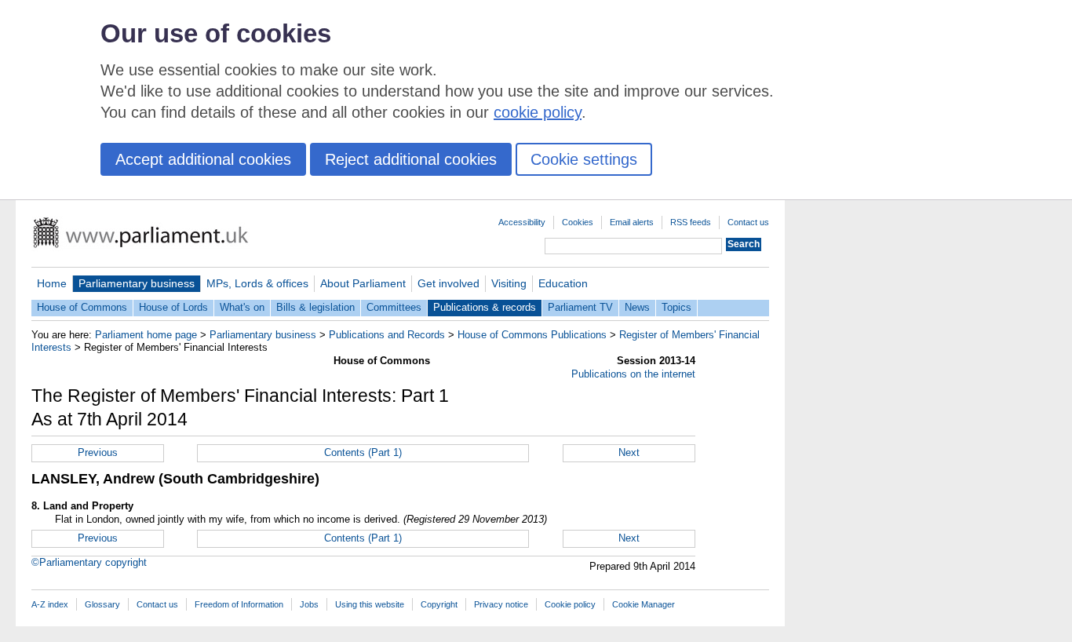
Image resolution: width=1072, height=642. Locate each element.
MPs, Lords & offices (257, 283)
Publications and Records (387, 335)
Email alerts (632, 222)
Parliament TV (580, 307)
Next (629, 452)
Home (52, 283)
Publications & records (484, 307)
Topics (676, 307)
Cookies (577, 222)
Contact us (748, 222)
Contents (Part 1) (363, 452)
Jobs (309, 604)
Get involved (448, 283)
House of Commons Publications (532, 335)
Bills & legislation (315, 307)
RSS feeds (690, 222)
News (637, 307)
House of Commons (82, 307)
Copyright (439, 604)
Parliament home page (146, 335)
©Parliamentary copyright (89, 562)
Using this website (369, 604)
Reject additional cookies (411, 159)
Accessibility (521, 222)
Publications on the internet (633, 374)
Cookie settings (584, 159)
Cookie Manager (643, 604)
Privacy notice (501, 604)
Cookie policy (570, 604)
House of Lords (173, 307)
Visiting (509, 283)
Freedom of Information (239, 604)
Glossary (102, 604)
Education (563, 283)
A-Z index (49, 604)
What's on (242, 307)
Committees (393, 307)
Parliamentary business (136, 283)
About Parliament (363, 283)
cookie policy (538, 112)
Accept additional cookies (203, 159)
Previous (98, 452)
